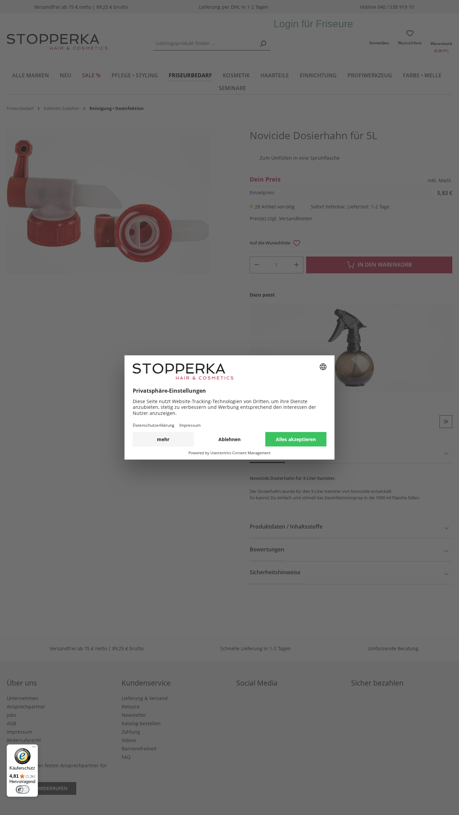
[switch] (22, 789)
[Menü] (34, 748)
